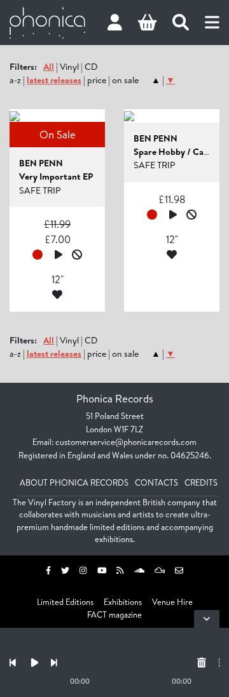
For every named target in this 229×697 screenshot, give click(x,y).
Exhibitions (123, 601)
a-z (15, 80)
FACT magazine (114, 614)
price (96, 80)
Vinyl (69, 66)
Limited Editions (65, 601)
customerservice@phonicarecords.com (126, 442)
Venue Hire (172, 601)
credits (201, 482)
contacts (156, 482)
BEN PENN (41, 163)
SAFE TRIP (39, 190)
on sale (125, 80)
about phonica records (74, 482)
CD (91, 66)
